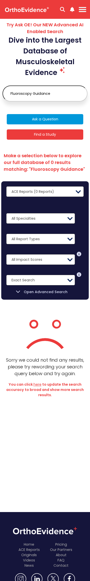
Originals (29, 554)
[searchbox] (45, 94)
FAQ (61, 560)
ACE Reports (29, 549)
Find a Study (45, 134)
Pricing (61, 544)
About (61, 554)
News (29, 565)
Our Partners (61, 549)
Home (29, 544)
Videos (29, 560)
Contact (61, 565)
